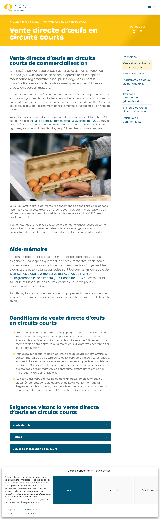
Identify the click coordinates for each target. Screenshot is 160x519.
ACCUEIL (14, 21)
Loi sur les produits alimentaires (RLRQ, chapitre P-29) (63, 120)
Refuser (113, 490)
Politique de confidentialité (132, 119)
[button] (149, 7)
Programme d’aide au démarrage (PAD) (137, 81)
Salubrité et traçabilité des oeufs (35, 448)
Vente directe (22, 425)
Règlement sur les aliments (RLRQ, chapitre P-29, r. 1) (51, 277)
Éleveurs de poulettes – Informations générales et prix (134, 95)
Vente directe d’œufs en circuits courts (136, 65)
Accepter (72, 490)
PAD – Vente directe (135, 73)
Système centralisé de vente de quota (135, 109)
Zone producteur (31, 21)
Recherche (130, 56)
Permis (17, 436)
